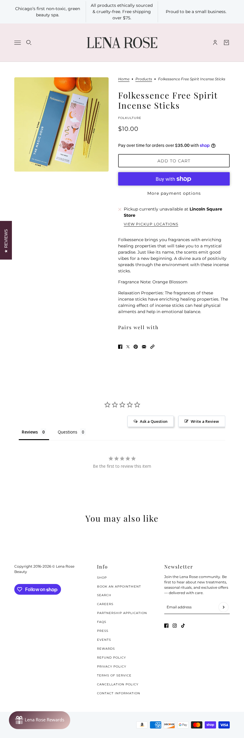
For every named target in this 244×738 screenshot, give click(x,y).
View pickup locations (151, 224)
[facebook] (166, 625)
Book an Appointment (119, 586)
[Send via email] (144, 346)
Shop (102, 578)
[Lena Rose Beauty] (122, 42)
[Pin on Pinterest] (135, 346)
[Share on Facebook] (120, 346)
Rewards (106, 649)
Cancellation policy (117, 684)
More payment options (174, 193)
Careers (105, 604)
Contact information (118, 693)
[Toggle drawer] (17, 43)
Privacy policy (111, 666)
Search (104, 595)
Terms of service (114, 675)
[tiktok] (183, 625)
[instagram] (174, 625)
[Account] (215, 42)
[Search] (29, 42)
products (143, 79)
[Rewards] (39, 720)
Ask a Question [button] (154, 421)
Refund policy (111, 658)
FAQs (101, 622)
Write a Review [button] (205, 421)
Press (102, 631)
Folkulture (129, 118)
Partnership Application (122, 613)
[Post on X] (128, 346)
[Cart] (226, 42)
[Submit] (223, 607)
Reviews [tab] (30, 432)
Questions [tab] (67, 432)
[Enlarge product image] (61, 124)
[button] (152, 346)
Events (104, 640)
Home (123, 79)
